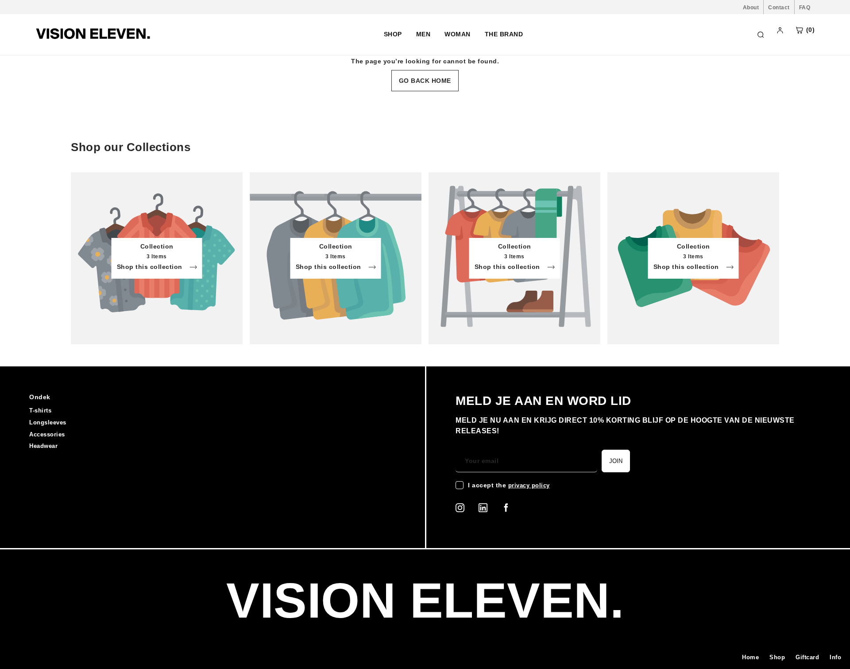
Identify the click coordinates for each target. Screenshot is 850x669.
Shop (777, 657)
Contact (779, 7)
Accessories (47, 434)
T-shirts (40, 410)
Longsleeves (47, 422)
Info (835, 657)
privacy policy (529, 485)
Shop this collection (151, 267)
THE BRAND (504, 34)
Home (750, 657)
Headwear (43, 446)
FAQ (805, 7)
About (751, 7)
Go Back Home (425, 80)
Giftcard (807, 657)
